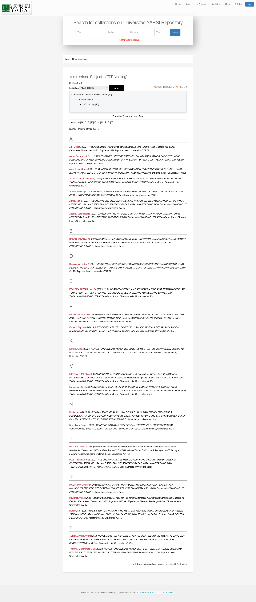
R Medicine (84, 99)
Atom (159, 87)
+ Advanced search (128, 40)
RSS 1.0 (169, 87)
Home (178, 4)
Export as (74, 88)
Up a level (76, 83)
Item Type (138, 116)
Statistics (215, 4)
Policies (238, 4)
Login (249, 4)
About (189, 4)
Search (175, 32)
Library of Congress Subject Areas (90, 94)
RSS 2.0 (182, 87)
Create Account (79, 59)
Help (227, 4)
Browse (202, 4)
